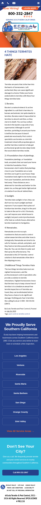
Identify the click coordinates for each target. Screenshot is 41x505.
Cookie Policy (30, 485)
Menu (38, 3)
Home (2, 3)
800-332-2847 (20, 15)
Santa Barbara (20, 393)
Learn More (30, 8)
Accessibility (29, 488)
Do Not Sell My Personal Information (20, 490)
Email (14, 3)
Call (8, 3)
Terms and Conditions (15, 488)
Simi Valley (20, 421)
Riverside (20, 374)
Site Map (21, 485)
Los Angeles (20, 356)
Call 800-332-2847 (20, 472)
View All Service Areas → (20, 431)
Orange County (20, 412)
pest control (13, 314)
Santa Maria (20, 384)
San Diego (20, 402)
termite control (24, 314)
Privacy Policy (11, 485)
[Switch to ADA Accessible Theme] (3, 487)
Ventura (20, 365)
